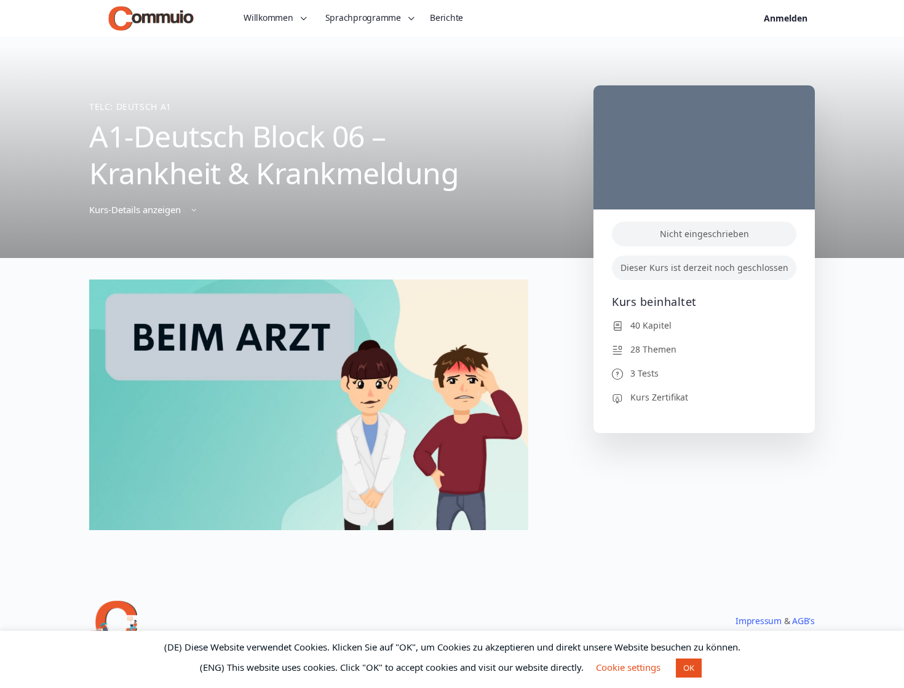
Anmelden (785, 18)
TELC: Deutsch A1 (130, 106)
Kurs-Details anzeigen (136, 209)
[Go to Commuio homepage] (151, 17)
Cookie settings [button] (628, 667)
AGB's (803, 621)
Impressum (758, 621)
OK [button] (688, 667)
